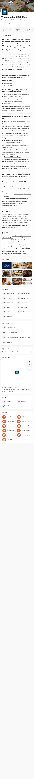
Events (12, 24)
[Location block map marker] (17, 372)
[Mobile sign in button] (28, 2)
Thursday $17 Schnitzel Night (12, 157)
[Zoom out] (29, 364)
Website (9, 342)
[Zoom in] (29, 362)
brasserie (20, 55)
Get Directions (26, 389)
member (13, 75)
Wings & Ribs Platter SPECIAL (12, 133)
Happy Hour (7, 159)
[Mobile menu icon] (2, 3)
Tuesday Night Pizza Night (12, 143)
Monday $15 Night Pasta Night (13, 140)
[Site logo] (10, 3)
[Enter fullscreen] (29, 368)
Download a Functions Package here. (17, 198)
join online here (10, 108)
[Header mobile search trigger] (32, 2)
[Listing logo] (4, 12)
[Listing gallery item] (7, 265)
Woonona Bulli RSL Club (11, 40)
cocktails (12, 166)
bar (11, 59)
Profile (4, 24)
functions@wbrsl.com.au (10, 205)
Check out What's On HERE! (12, 70)
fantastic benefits (13, 91)
